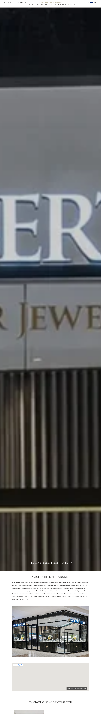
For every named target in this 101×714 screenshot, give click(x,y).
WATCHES (65, 4)
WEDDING (40, 4)
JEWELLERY (57, 4)
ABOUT (72, 4)
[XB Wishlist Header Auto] (81, 2)
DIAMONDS (48, 4)
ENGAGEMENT (30, 4)
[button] (78, 2)
